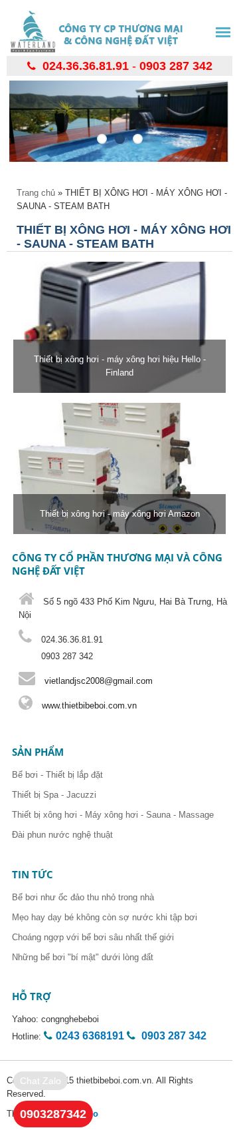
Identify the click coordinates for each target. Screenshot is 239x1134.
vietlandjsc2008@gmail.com (98, 681)
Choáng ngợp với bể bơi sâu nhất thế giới (93, 937)
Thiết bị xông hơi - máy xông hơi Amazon (120, 514)
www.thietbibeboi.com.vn (88, 705)
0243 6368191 (90, 1035)
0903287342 (53, 1114)
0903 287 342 (175, 66)
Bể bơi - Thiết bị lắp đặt (57, 775)
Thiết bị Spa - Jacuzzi (54, 795)
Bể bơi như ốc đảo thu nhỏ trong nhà (83, 897)
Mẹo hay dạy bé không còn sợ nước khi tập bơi (104, 917)
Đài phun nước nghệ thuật (62, 835)
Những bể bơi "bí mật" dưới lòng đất (82, 957)
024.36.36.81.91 (85, 66)
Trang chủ (36, 193)
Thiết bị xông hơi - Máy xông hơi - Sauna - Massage (113, 815)
